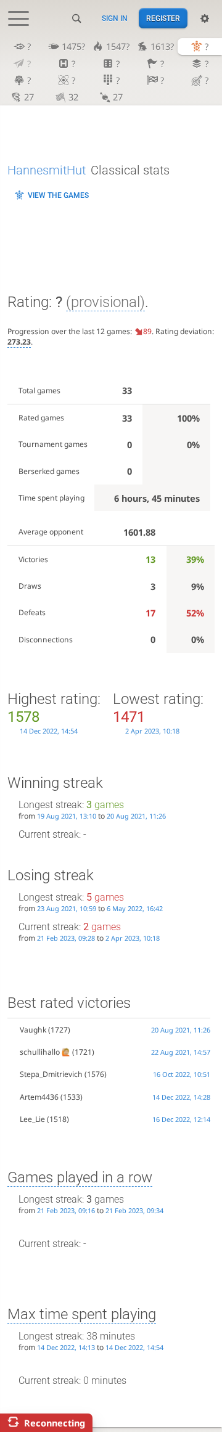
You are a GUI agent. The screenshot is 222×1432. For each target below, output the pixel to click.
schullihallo (40, 1052)
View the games (58, 195)
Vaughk (33, 1030)
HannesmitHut (46, 170)
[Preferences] (204, 18)
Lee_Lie (32, 1119)
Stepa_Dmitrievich (51, 1074)
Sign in (115, 18)
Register (163, 18)
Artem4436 (39, 1097)
